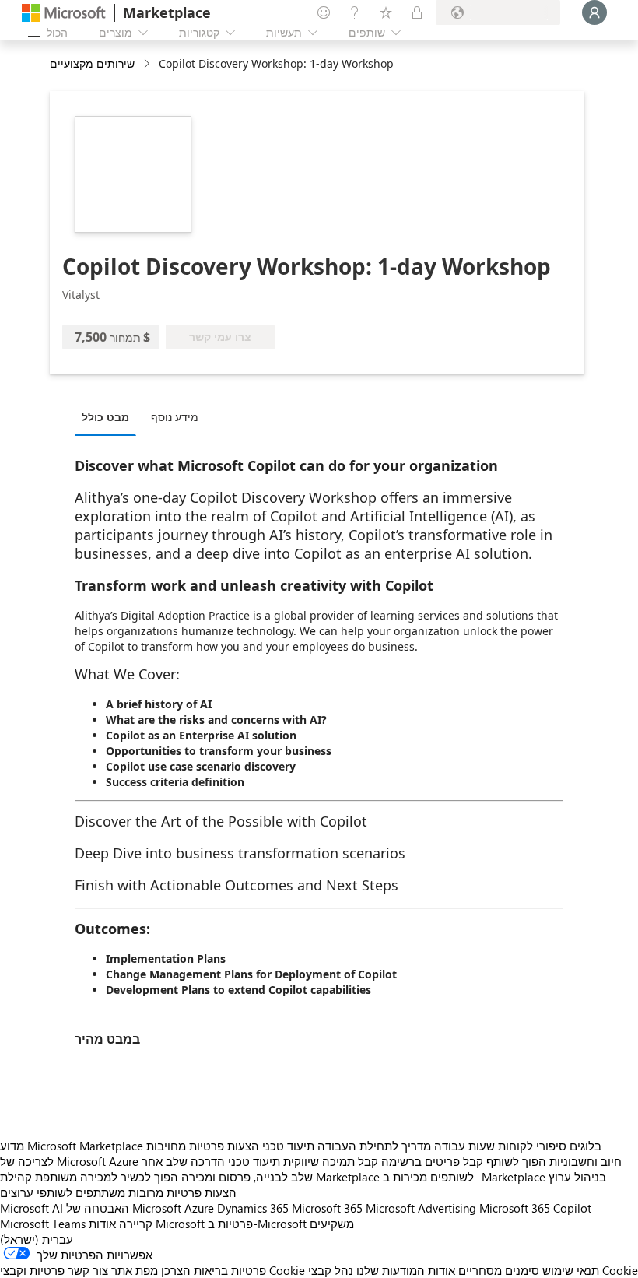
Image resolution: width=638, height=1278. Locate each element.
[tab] (109, 416)
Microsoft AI (31, 1208)
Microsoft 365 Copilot (535, 1208)
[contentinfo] (148, 64)
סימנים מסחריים (498, 1270)
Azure (199, 1208)
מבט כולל (105, 416)
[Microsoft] (64, 13)
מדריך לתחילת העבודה (374, 1145)
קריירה (135, 1223)
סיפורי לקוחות (532, 1145)
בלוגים (585, 1145)
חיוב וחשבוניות (585, 1161)
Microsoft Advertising (421, 1208)
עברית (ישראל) (36, 1239)
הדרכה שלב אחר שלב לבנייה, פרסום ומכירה (227, 1169)
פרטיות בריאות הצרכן (213, 1270)
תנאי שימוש (570, 1270)
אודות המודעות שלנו (405, 1270)
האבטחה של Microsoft (123, 1208)
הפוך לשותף (516, 1161)
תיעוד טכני (288, 1145)
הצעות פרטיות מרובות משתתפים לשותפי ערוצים (118, 1192)
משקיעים (332, 1223)
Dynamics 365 (253, 1208)
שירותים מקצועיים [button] (92, 63)
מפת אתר (134, 1270)
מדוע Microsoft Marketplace (71, 1145)
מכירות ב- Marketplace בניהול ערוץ (494, 1177)
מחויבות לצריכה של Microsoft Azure (93, 1153)
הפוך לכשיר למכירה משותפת (106, 1177)
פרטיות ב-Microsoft (257, 1223)
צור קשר (88, 1270)
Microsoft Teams (43, 1223)
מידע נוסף (174, 416)
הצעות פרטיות (224, 1145)
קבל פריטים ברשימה (432, 1161)
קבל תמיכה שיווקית (330, 1161)
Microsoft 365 (327, 1208)
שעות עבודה (464, 1145)
